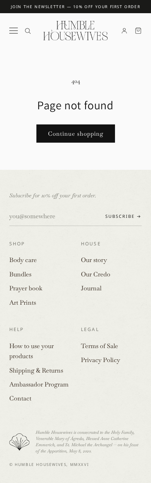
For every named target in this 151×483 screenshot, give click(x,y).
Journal (91, 288)
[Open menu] (13, 31)
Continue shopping (75, 133)
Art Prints (22, 302)
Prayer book (25, 288)
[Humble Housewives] (75, 30)
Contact (20, 398)
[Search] (27, 30)
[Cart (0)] (138, 30)
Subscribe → (123, 216)
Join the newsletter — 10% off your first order (76, 6)
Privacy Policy (100, 360)
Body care (23, 260)
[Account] (124, 30)
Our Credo (95, 274)
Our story (94, 260)
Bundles (20, 274)
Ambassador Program (39, 384)
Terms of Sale (99, 346)
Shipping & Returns (36, 370)
